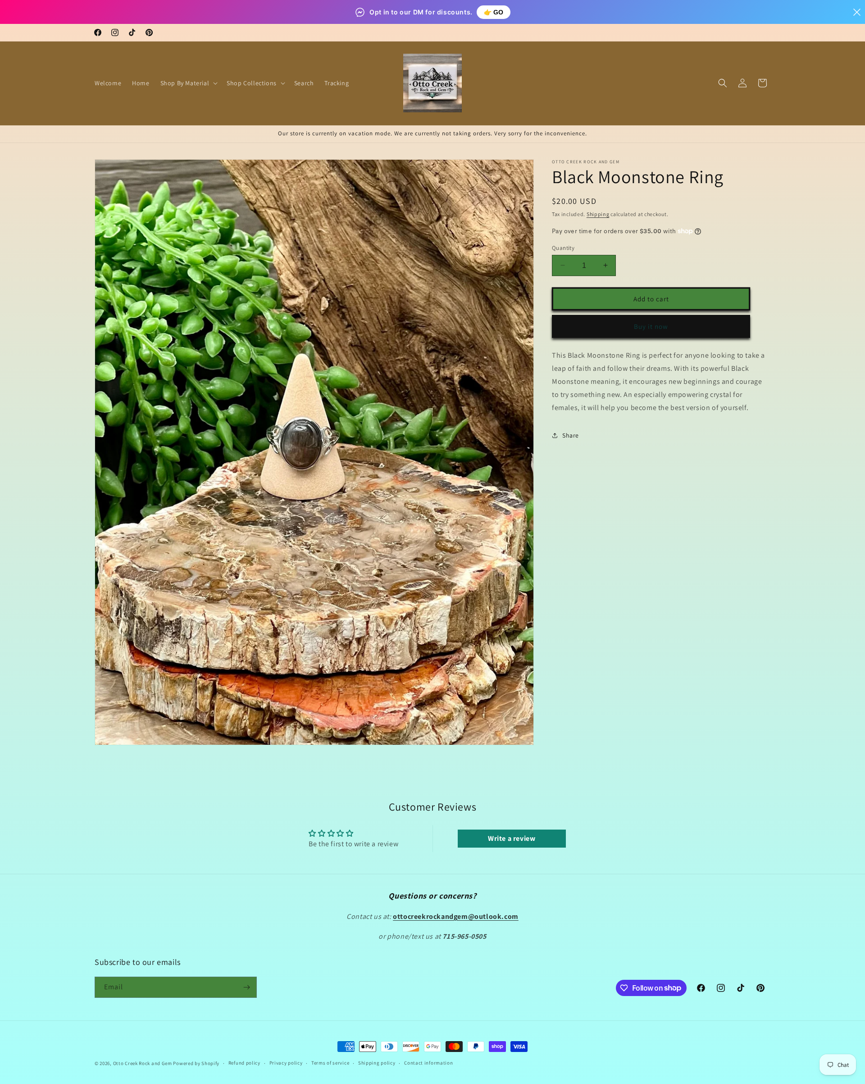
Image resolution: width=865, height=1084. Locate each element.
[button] (188, 83)
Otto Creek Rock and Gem (142, 1063)
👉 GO (493, 12)
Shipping (598, 214)
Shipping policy (377, 1063)
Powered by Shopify (196, 1063)
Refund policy (244, 1063)
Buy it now (651, 326)
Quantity (563, 247)
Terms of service (330, 1063)
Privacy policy (286, 1063)
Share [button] (570, 435)
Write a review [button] (511, 838)
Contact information (428, 1063)
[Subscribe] (246, 987)
